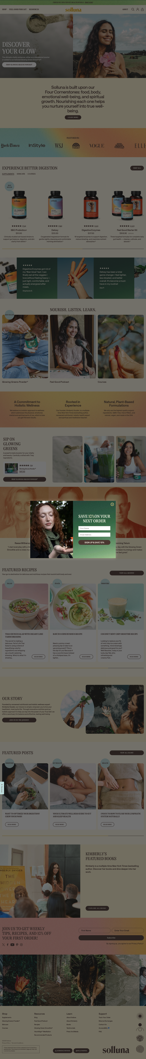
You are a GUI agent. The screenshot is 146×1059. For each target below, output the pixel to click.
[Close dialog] (112, 504)
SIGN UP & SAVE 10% (94, 542)
